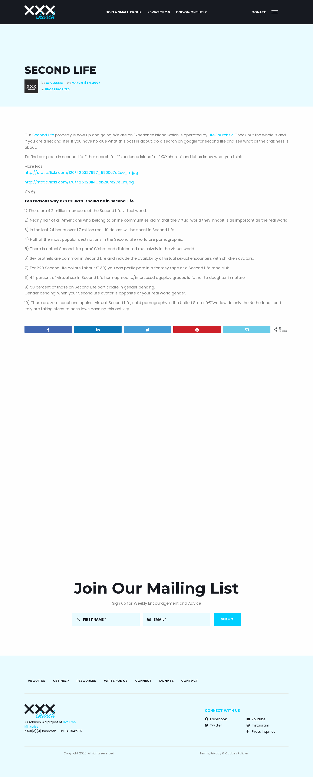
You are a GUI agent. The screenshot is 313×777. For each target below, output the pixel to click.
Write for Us (116, 681)
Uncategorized (57, 89)
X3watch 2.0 (159, 12)
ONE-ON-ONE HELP (191, 12)
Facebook (218, 719)
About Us (36, 681)
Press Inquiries (263, 731)
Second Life (43, 135)
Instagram (260, 725)
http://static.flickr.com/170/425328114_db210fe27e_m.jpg (79, 182)
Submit (227, 619)
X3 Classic (54, 83)
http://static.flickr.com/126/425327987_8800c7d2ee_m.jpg (81, 172)
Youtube (258, 719)
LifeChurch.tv (220, 135)
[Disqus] (156, 390)
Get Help (61, 681)
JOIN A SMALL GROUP (124, 12)
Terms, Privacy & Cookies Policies (224, 753)
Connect (143, 681)
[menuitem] (124, 12)
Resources (86, 681)
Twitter (215, 725)
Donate (259, 12)
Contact (189, 681)
